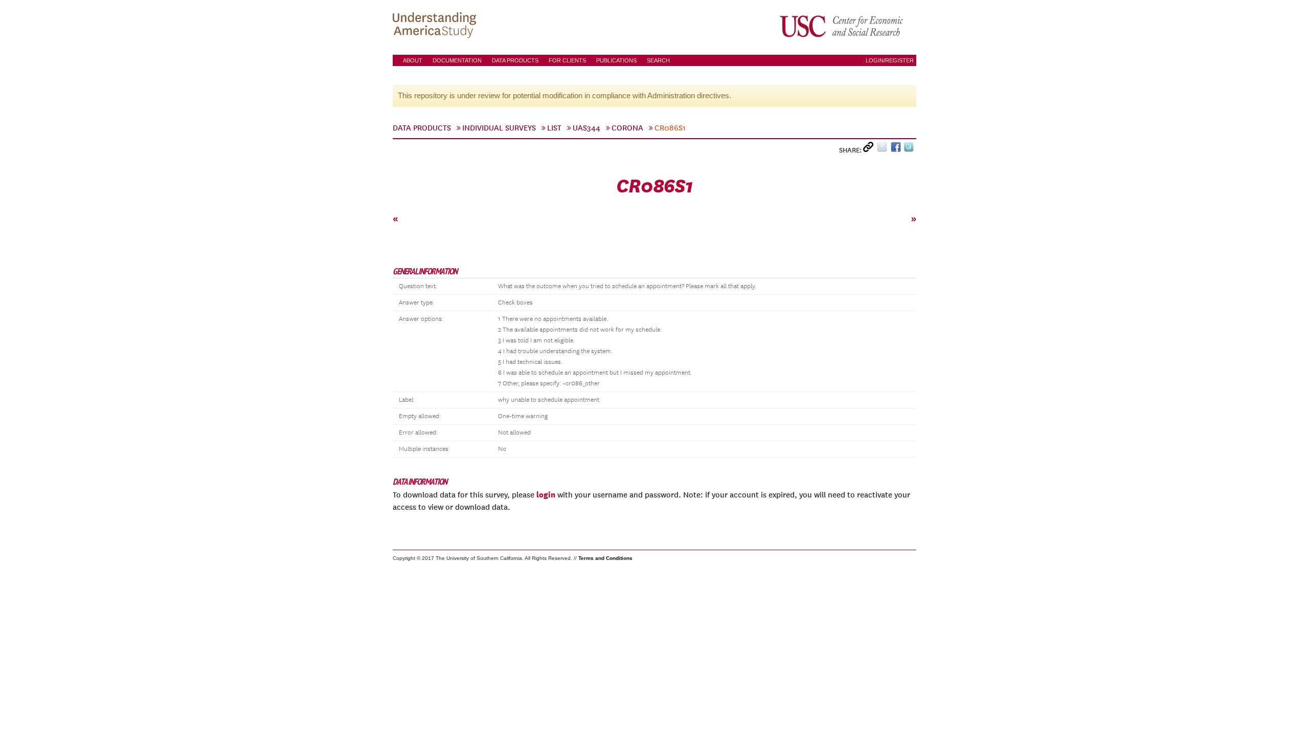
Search (658, 60)
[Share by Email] (884, 149)
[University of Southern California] (842, 26)
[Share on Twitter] (910, 149)
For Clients (567, 60)
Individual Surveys (499, 128)
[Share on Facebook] (897, 149)
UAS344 (586, 128)
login (545, 494)
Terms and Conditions (605, 558)
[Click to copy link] (870, 149)
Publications (616, 60)
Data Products (515, 60)
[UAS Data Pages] (436, 26)
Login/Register (890, 60)
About (412, 60)
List (554, 128)
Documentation (457, 60)
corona (627, 128)
